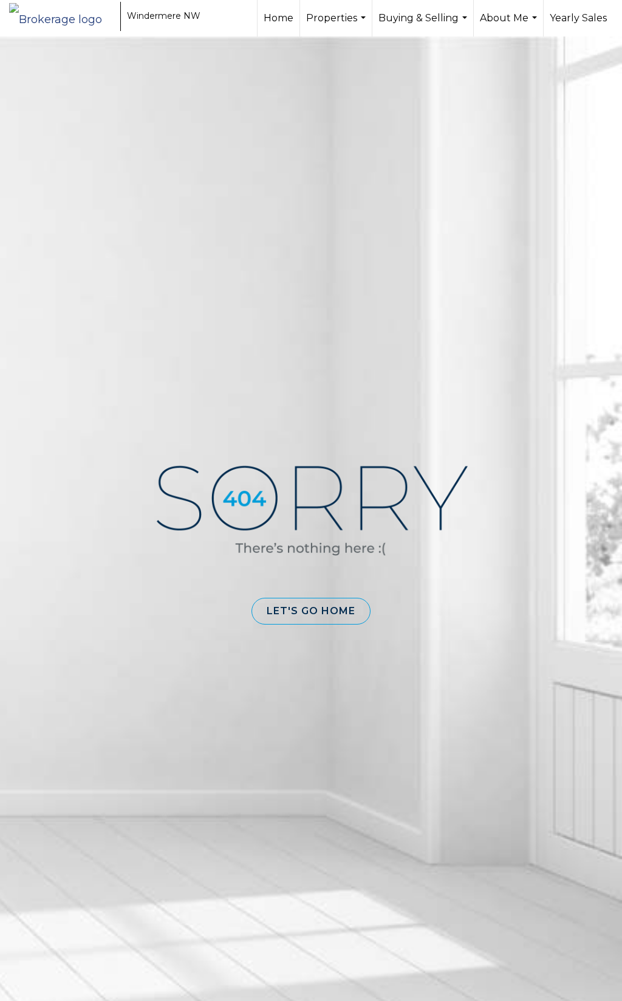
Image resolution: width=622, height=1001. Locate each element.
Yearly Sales (578, 18)
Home (278, 18)
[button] (311, 611)
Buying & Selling (424, 24)
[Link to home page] (61, 16)
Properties (337, 24)
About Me (510, 24)
